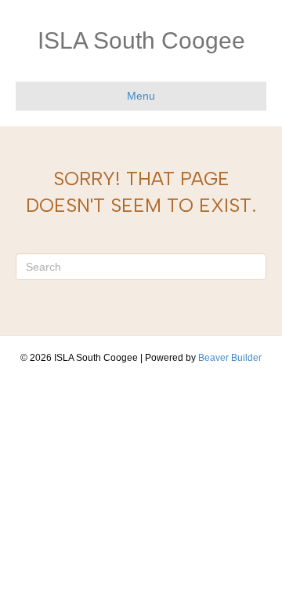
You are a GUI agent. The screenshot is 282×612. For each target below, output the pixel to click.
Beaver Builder (230, 357)
